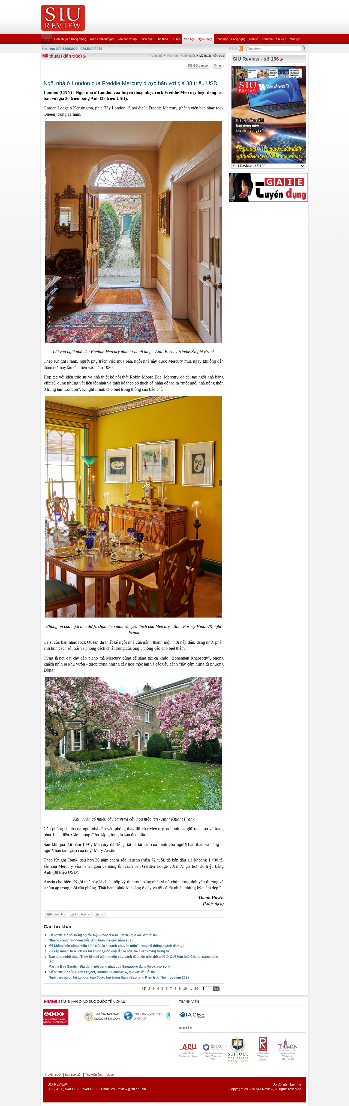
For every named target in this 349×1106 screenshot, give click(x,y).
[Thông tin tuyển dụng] (268, 187)
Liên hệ (295, 1084)
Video (110, 1074)
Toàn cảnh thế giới (102, 39)
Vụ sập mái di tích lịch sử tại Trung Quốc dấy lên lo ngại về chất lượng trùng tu (109, 951)
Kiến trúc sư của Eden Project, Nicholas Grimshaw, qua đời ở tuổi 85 (102, 972)
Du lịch (176, 39)
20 (196, 989)
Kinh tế (253, 39)
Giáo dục (147, 39)
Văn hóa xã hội (127, 39)
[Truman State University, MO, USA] (215, 1049)
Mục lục (295, 39)
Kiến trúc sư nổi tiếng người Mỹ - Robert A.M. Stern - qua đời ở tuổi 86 (103, 935)
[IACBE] (192, 1015)
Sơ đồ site (280, 1084)
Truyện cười (53, 1074)
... (190, 989)
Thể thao (162, 39)
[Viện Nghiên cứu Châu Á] (63, 1016)
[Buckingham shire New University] (266, 1049)
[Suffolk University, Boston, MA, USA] (291, 1049)
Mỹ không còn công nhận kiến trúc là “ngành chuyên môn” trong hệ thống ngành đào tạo (116, 946)
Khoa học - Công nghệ (230, 39)
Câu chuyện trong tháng (70, 39)
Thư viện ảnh (94, 1074)
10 (185, 989)
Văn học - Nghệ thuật (198, 39)
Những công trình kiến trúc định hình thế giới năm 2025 (91, 940)
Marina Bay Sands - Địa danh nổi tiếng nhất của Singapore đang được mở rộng (109, 966)
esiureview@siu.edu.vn (128, 1089)
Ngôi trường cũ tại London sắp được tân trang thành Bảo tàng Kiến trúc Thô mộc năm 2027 (119, 977)
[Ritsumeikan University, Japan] (190, 1049)
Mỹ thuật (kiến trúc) (62, 56)
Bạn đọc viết (73, 1074)
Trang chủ (156, 55)
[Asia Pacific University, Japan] (240, 1049)
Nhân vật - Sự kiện (273, 39)
